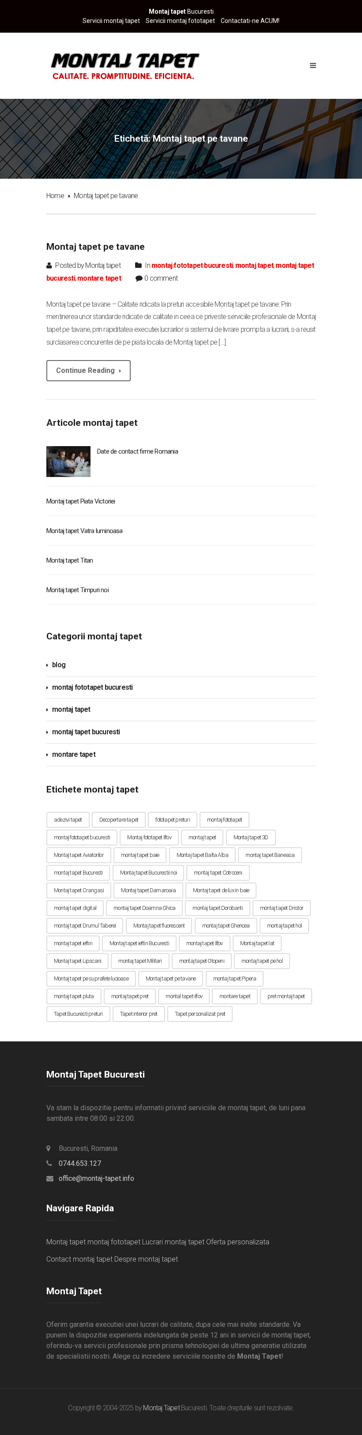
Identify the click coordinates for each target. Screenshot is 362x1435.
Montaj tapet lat (257, 943)
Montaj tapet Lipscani (77, 961)
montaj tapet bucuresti (86, 732)
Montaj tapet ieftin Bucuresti (139, 943)
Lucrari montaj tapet (173, 1242)
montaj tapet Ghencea (226, 925)
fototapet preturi (172, 819)
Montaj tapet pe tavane (95, 246)
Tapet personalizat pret (200, 1014)
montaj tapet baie (140, 855)
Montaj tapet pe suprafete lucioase (91, 978)
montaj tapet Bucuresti (78, 872)
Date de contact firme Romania (137, 451)
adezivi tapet (68, 819)
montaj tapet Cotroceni (218, 872)
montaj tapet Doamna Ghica (144, 908)
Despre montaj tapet (146, 1259)
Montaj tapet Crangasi (79, 890)
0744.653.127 (80, 1163)
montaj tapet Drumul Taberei (85, 925)
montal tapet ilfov (184, 996)
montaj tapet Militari (140, 961)
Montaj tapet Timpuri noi (77, 590)
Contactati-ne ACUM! (250, 20)
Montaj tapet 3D (251, 837)
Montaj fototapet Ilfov (149, 837)
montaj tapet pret (129, 996)
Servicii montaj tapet (111, 20)
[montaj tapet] (123, 65)
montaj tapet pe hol (262, 961)
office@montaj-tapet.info (96, 1178)
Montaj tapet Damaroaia (148, 890)
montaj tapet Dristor (281, 908)
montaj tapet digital (75, 908)
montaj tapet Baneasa (269, 855)
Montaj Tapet (161, 1408)
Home (55, 196)
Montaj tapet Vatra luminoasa (84, 531)
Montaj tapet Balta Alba (203, 855)
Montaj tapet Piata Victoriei (80, 501)
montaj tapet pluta (74, 996)
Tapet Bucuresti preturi (78, 1014)
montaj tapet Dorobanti (217, 908)
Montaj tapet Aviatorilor (79, 855)
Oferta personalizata (237, 1242)
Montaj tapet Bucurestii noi (148, 872)
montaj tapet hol (284, 925)
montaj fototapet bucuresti (192, 265)
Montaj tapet (66, 1242)
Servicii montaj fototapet (180, 20)
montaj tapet (254, 265)
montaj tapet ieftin (73, 943)
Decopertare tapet (118, 819)
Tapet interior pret (139, 1014)
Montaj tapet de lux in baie (221, 890)
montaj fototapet (224, 819)
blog (58, 665)
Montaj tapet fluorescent (159, 925)
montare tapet (99, 278)
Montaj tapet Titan (69, 560)
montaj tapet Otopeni (201, 961)
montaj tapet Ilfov (204, 943)
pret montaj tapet (286, 996)
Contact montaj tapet (79, 1259)
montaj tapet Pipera (234, 978)
